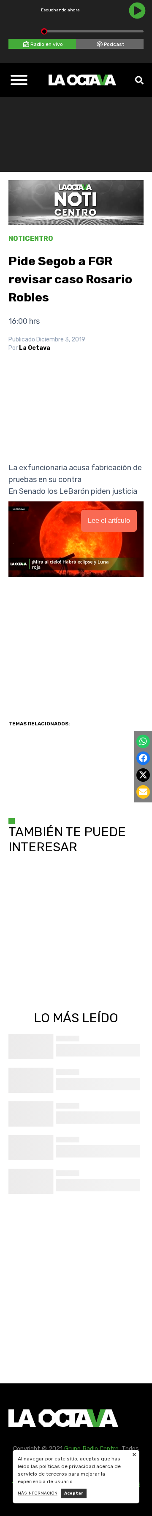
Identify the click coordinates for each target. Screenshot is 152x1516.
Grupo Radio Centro (91, 1448)
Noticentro (30, 238)
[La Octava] (82, 80)
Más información (37, 1493)
